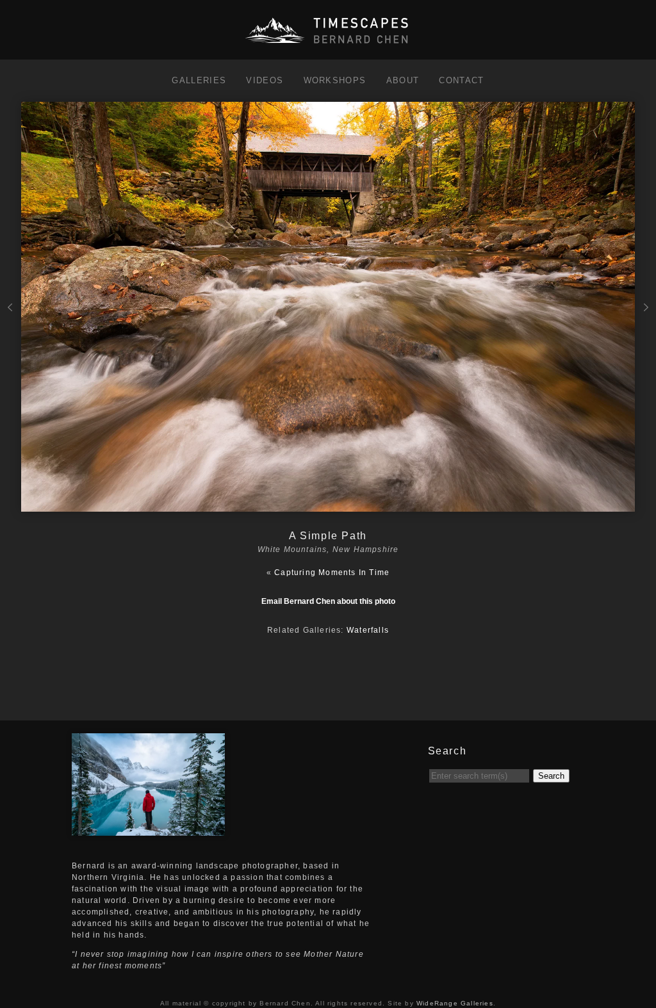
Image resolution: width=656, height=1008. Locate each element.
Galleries (199, 80)
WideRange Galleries (454, 1003)
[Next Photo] (328, 505)
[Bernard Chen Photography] (328, 44)
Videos (264, 80)
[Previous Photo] (10, 340)
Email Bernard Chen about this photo (328, 601)
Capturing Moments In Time (332, 572)
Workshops (335, 80)
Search (551, 776)
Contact (461, 80)
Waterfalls (368, 630)
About (403, 80)
